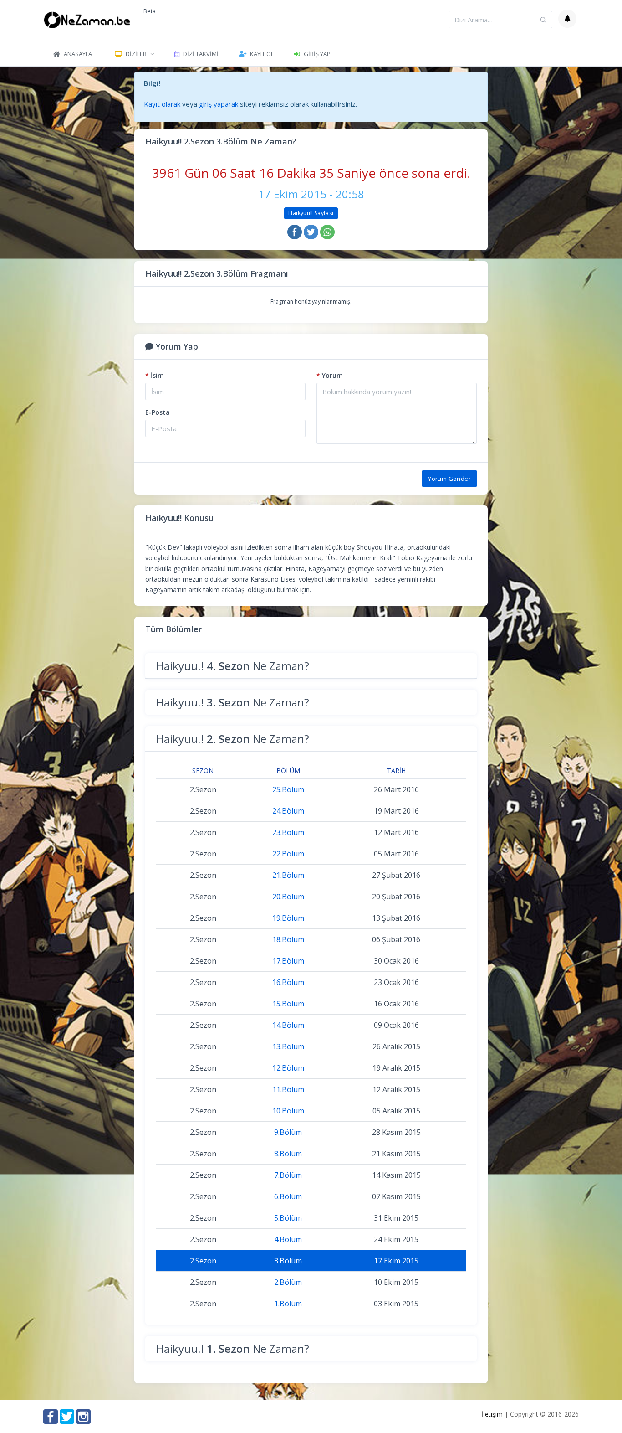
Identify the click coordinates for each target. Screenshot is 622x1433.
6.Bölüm (288, 1196)
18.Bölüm (288, 939)
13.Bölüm (288, 1046)
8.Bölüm (288, 1154)
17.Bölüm (288, 961)
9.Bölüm (288, 1132)
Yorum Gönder (449, 478)
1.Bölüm (288, 1304)
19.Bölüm (288, 918)
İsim (154, 375)
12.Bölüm (288, 1068)
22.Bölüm (288, 854)
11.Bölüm (288, 1089)
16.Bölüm (288, 982)
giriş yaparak (218, 103)
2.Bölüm (288, 1282)
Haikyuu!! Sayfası (310, 213)
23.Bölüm (288, 832)
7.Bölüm (288, 1175)
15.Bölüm (288, 1004)
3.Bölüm (288, 1261)
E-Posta (157, 412)
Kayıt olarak (162, 103)
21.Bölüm (288, 875)
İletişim (492, 1414)
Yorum (329, 375)
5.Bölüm (288, 1218)
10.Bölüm (288, 1111)
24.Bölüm (288, 811)
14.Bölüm (288, 1025)
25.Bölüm (288, 789)
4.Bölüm (288, 1239)
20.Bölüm (288, 897)
